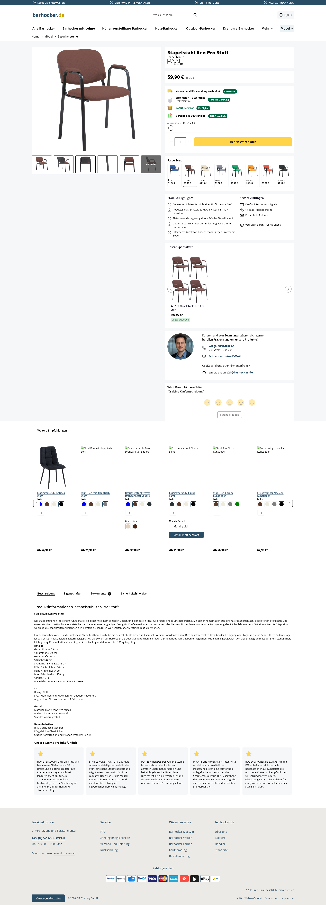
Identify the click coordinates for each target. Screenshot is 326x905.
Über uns (221, 832)
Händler (220, 844)
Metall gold (181, 526)
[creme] (54, 504)
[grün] (237, 504)
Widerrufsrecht (253, 898)
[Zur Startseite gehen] (49, 15)
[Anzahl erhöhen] (189, 141)
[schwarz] (61, 504)
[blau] (84, 504)
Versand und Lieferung (115, 844)
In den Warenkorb (243, 142)
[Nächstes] (289, 503)
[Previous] (170, 289)
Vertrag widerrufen (48, 898)
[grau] (105, 504)
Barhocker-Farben (180, 844)
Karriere (220, 838)
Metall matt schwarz (186, 535)
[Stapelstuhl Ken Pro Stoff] (96, 100)
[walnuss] (135, 526)
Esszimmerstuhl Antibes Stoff (51, 494)
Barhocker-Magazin (181, 832)
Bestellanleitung (179, 856)
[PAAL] (175, 61)
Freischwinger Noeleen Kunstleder (270, 494)
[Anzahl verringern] (171, 141)
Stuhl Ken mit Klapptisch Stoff (95, 494)
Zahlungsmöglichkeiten (115, 838)
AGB (239, 898)
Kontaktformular (64, 853)
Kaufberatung (178, 850)
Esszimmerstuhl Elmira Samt (182, 494)
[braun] (47, 504)
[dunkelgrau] (149, 504)
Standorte (221, 850)
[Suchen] (195, 15)
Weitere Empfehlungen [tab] (52, 430)
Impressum (288, 898)
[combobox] (171, 15)
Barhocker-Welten (180, 838)
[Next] (288, 289)
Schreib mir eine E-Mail (225, 356)
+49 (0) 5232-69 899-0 (48, 838)
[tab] (46, 593)
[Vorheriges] (36, 503)
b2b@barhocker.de (240, 372)
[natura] (128, 526)
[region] (163, 503)
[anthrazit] (172, 504)
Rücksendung (109, 850)
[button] (171, 128)
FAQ (102, 832)
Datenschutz (272, 898)
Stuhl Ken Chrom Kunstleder (223, 494)
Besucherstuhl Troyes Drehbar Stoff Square (137, 494)
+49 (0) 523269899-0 (221, 346)
